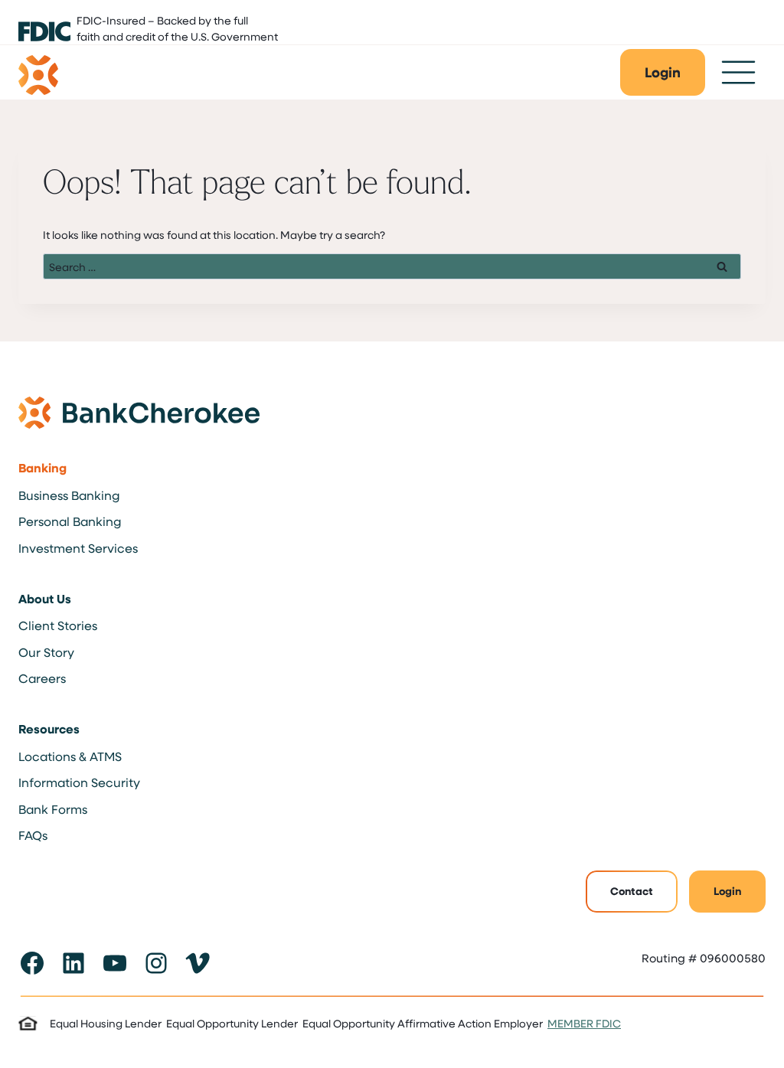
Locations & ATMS (70, 756)
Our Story (46, 652)
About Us (44, 598)
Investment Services (78, 548)
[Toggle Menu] (738, 72)
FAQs (32, 835)
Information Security (79, 782)
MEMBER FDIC (584, 1023)
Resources (49, 728)
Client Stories (57, 625)
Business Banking (68, 495)
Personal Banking (69, 521)
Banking (42, 467)
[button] (662, 72)
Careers (42, 678)
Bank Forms (52, 809)
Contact (631, 890)
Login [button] (727, 890)
